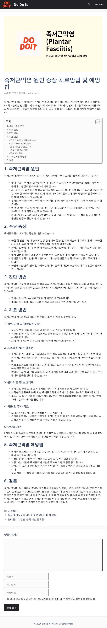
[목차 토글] (96, 121)
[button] (89, 4)
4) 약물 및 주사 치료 (19, 150)
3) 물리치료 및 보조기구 (20, 146)
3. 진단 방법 (12, 133)
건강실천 (12, 510)
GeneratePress (66, 623)
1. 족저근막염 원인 (15, 125)
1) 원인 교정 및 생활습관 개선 (23, 140)
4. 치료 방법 (12, 136)
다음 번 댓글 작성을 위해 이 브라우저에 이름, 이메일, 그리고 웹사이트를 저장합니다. (51, 599)
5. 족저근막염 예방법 (16, 156)
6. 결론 (10, 160)
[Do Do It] (6, 4)
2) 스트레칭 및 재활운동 (20, 143)
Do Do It (21, 4)
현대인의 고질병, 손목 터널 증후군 (26, 519)
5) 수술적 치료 (16, 153)
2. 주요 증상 (12, 129)
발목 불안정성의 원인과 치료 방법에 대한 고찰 (32, 515)
